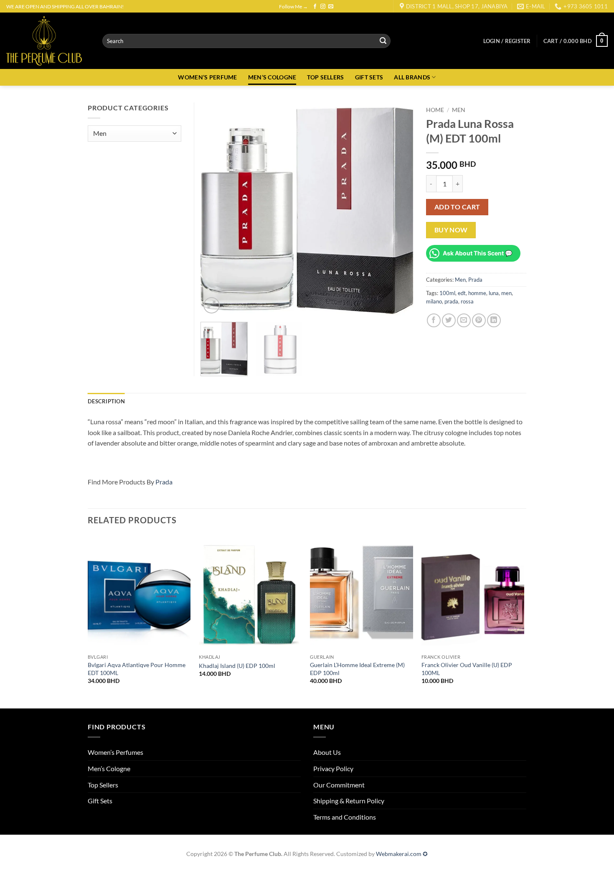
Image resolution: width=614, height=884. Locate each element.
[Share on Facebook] (434, 320)
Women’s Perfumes (115, 752)
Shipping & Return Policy (348, 801)
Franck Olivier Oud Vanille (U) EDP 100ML (466, 668)
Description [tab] (106, 401)
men (506, 293)
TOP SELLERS (325, 77)
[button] (507, 41)
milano (434, 301)
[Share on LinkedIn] (494, 320)
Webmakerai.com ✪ (402, 853)
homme (477, 293)
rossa (467, 301)
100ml (447, 293)
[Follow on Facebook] (314, 7)
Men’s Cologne (109, 768)
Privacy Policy (333, 768)
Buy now (451, 230)
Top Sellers (103, 785)
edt (462, 293)
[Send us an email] (330, 7)
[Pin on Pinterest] (479, 320)
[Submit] (383, 41)
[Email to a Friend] (464, 320)
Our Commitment (339, 785)
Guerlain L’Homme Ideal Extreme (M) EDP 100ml (357, 668)
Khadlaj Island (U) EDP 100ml (237, 665)
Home (435, 110)
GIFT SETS (369, 77)
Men (458, 110)
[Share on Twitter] (449, 320)
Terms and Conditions (344, 817)
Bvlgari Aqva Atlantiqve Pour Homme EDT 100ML (136, 668)
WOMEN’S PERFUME (207, 77)
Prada (475, 279)
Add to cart (457, 207)
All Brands (412, 77)
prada (451, 301)
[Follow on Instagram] (322, 7)
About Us (327, 752)
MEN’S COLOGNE (272, 77)
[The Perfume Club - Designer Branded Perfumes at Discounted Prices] (48, 41)
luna (494, 293)
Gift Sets (100, 801)
